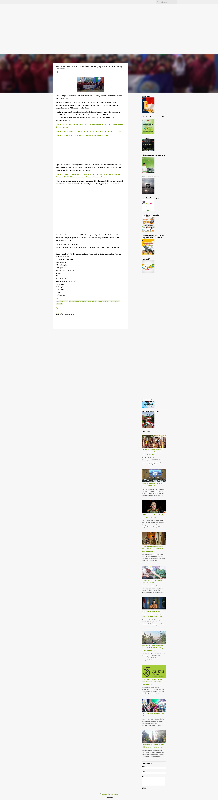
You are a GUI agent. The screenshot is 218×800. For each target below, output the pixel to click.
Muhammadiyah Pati (103, 301)
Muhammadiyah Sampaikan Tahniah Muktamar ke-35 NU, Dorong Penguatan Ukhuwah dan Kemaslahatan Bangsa (153, 614)
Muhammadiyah (92, 301)
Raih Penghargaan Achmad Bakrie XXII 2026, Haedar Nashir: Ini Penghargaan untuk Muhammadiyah (152, 549)
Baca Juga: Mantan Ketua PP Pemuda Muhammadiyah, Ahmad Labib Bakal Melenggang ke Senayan (89, 131)
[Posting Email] (57, 299)
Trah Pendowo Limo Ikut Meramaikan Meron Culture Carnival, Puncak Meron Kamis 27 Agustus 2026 (152, 452)
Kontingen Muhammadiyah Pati (77, 301)
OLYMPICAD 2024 (115, 301)
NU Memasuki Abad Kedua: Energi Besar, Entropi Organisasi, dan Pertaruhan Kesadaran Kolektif (153, 682)
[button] (57, 72)
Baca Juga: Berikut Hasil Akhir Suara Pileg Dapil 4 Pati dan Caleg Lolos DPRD (82, 135)
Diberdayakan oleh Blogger (110, 794)
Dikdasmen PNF (63, 301)
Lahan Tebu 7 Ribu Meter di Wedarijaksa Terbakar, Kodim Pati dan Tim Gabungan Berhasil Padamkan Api (153, 648)
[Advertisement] (51, 12)
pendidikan (60, 303)
